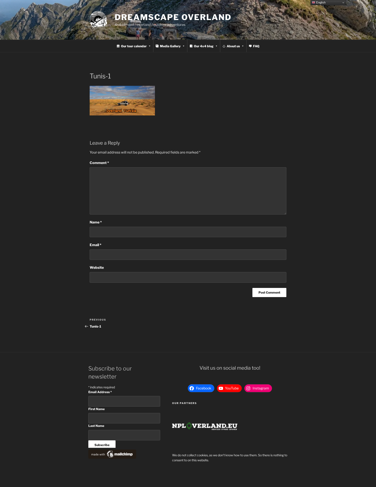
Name (96, 222)
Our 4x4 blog (203, 46)
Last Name (96, 426)
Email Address (100, 392)
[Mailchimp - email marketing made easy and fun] (112, 457)
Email (95, 245)
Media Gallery (170, 46)
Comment (99, 163)
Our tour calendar (134, 46)
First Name (96, 409)
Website (97, 267)
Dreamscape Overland (173, 17)
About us (233, 46)
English (320, 2)
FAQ (256, 46)
